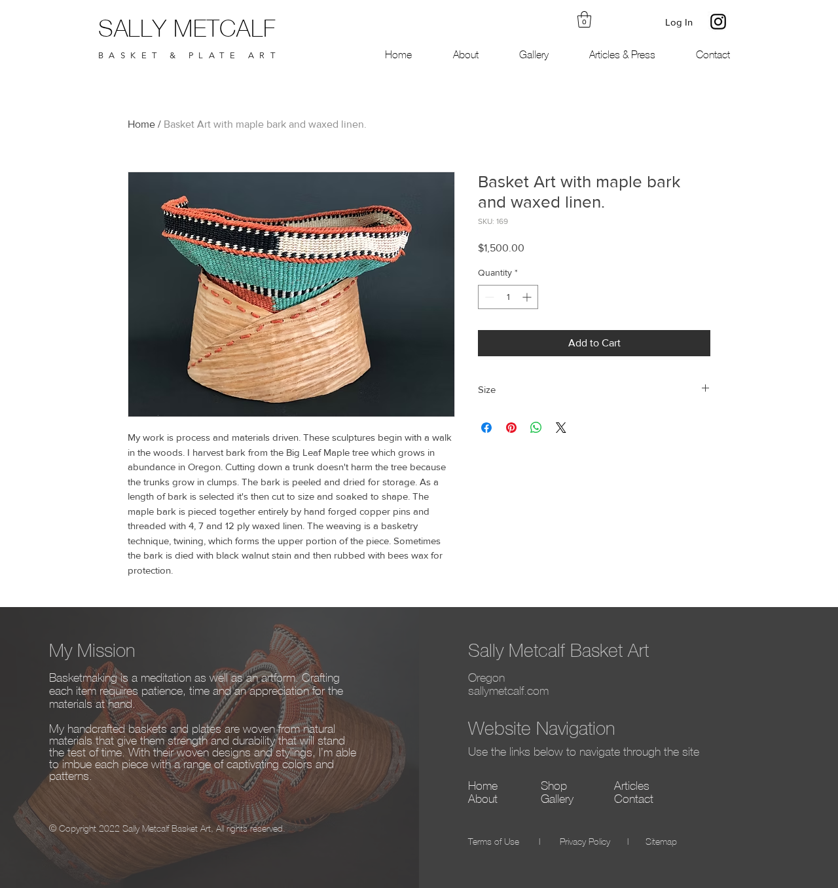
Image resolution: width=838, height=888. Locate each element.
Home (141, 124)
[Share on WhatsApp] (536, 427)
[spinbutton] (508, 297)
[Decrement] (488, 297)
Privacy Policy (585, 842)
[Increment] (528, 297)
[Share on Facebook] (486, 427)
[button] (584, 19)
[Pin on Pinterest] (511, 427)
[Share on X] (561, 427)
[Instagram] (718, 21)
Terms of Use (493, 842)
